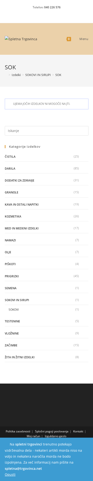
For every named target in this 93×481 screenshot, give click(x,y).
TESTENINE (12, 321)
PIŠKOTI (10, 264)
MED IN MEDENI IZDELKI (22, 228)
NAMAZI (10, 240)
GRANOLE (11, 192)
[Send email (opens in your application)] (55, 13)
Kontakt (78, 431)
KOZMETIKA (13, 216)
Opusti (10, 474)
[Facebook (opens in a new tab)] (39, 13)
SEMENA (10, 288)
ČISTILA (10, 157)
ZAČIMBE (11, 345)
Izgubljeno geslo (55, 436)
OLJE (8, 252)
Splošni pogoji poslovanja (51, 431)
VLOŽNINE (12, 333)
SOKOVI (14, 310)
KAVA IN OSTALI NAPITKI (22, 205)
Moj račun (33, 436)
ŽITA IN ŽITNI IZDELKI (20, 357)
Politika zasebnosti (18, 431)
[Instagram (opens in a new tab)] (47, 13)
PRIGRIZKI (12, 276)
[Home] (6, 75)
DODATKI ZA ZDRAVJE (19, 180)
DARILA (10, 169)
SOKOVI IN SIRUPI (17, 300)
